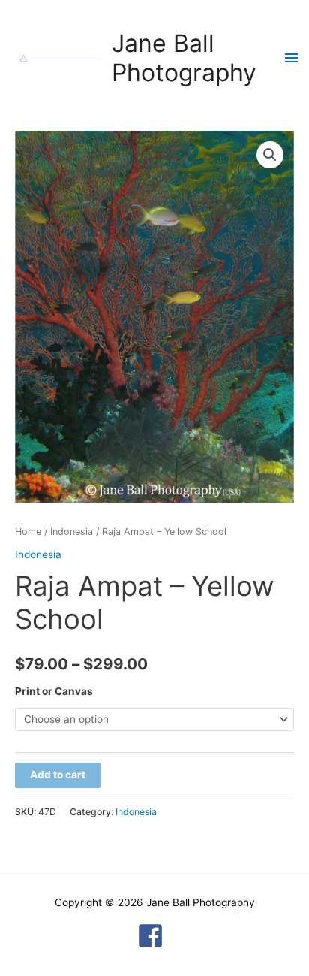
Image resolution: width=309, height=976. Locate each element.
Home (28, 531)
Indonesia (71, 531)
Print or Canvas (54, 691)
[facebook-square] (154, 936)
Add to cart (58, 775)
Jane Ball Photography (184, 58)
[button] (270, 154)
